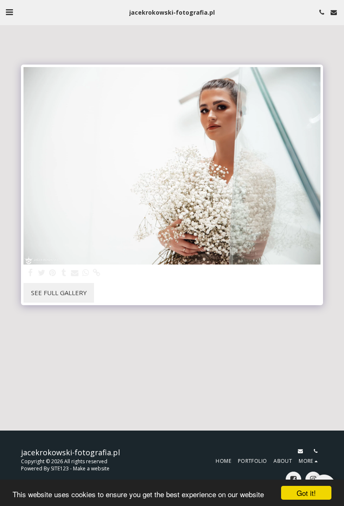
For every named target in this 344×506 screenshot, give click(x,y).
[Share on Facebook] (31, 273)
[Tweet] (42, 273)
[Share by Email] (75, 273)
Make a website (91, 468)
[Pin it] (53, 273)
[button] (9, 12)
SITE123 (60, 468)
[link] (97, 273)
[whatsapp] (86, 273)
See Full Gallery (59, 292)
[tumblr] (64, 273)
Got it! (306, 493)
